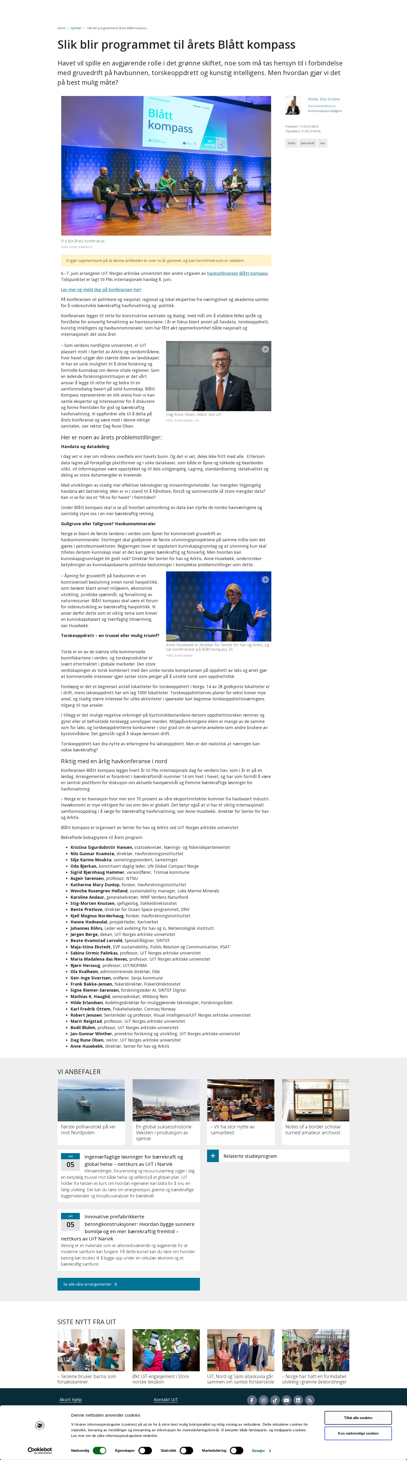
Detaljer (258, 1451)
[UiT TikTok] (275, 1400)
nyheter (75, 28)
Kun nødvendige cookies (358, 1433)
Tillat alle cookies (358, 1418)
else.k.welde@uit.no (322, 106)
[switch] (145, 1450)
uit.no (61, 28)
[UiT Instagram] (264, 1400)
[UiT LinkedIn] (298, 1400)
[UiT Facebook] (252, 1400)
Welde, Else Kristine (324, 99)
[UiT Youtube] (287, 1400)
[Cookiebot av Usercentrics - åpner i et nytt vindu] (40, 1450)
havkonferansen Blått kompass (237, 273)
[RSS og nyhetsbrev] (310, 1400)
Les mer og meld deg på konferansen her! (101, 289)
